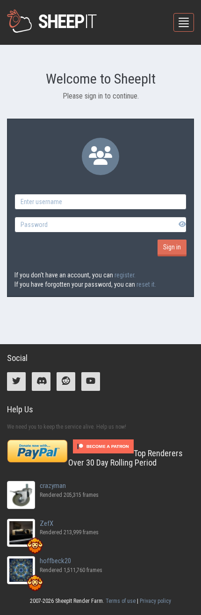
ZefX (46, 523)
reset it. (146, 284)
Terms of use (121, 601)
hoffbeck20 (55, 561)
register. (125, 275)
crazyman (53, 485)
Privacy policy (155, 601)
